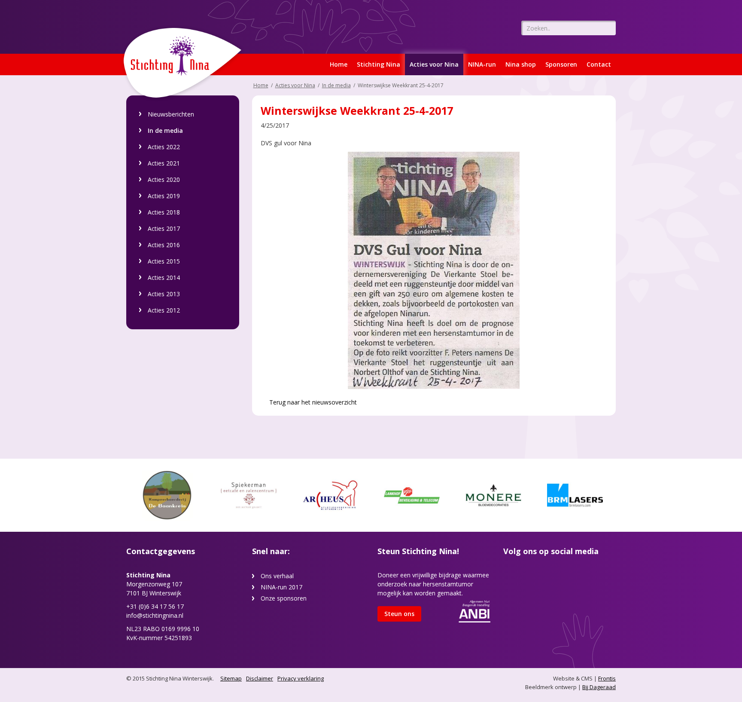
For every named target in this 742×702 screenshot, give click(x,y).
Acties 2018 (164, 212)
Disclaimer (259, 678)
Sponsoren (561, 64)
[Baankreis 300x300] (167, 494)
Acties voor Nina (434, 64)
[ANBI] (474, 611)
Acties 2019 (164, 196)
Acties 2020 (164, 179)
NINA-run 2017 (281, 587)
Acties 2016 (164, 245)
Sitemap (231, 678)
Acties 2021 (164, 163)
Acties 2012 (164, 310)
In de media (165, 130)
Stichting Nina (378, 64)
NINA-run (482, 64)
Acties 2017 (164, 228)
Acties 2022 (164, 147)
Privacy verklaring (300, 678)
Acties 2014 (164, 277)
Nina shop (520, 64)
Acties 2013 (164, 294)
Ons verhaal (277, 576)
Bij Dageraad (599, 687)
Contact (599, 64)
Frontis (607, 678)
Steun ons (399, 614)
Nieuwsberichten (171, 114)
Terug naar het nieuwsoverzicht (312, 402)
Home (338, 64)
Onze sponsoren (284, 598)
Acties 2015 (164, 261)
